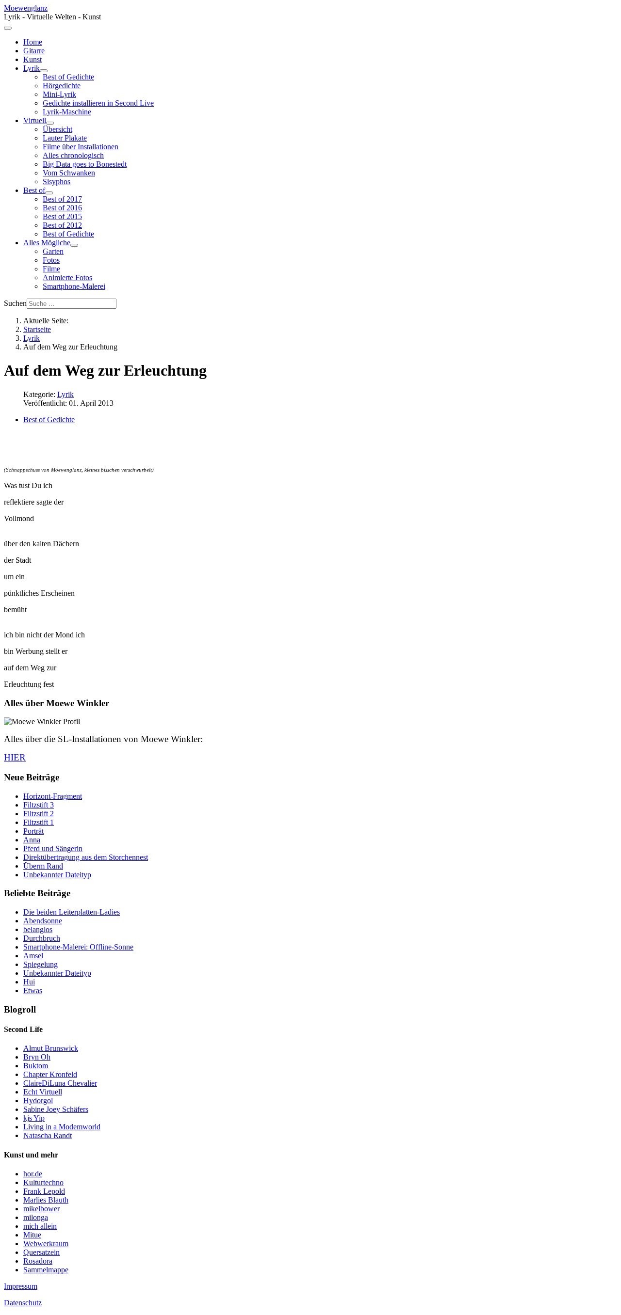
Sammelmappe (45, 1270)
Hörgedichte (62, 85)
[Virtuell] (50, 123)
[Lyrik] (44, 70)
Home (32, 42)
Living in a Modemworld (61, 1127)
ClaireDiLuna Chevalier (60, 1083)
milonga (35, 1217)
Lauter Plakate (65, 138)
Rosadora (37, 1261)
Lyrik (31, 68)
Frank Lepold (44, 1191)
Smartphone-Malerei (74, 286)
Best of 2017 (62, 199)
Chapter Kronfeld (50, 1074)
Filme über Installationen (80, 147)
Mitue (32, 1235)
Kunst (32, 59)
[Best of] (49, 192)
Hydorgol (38, 1100)
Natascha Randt (47, 1135)
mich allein (40, 1226)
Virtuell (34, 120)
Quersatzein (41, 1252)
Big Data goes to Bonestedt (85, 164)
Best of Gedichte (68, 77)
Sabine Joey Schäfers (55, 1109)
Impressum (20, 1286)
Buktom (35, 1066)
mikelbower (41, 1208)
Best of (34, 190)
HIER (15, 757)
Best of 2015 (62, 216)
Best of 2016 (62, 208)
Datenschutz (23, 1303)
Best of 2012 (62, 225)
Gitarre (34, 51)
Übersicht (57, 129)
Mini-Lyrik (59, 94)
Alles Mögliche (46, 242)
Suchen (15, 303)
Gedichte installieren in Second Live (98, 103)
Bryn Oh (36, 1057)
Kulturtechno (43, 1182)
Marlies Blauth (45, 1200)
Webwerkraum (45, 1243)
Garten (53, 251)
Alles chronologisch (73, 155)
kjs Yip (34, 1118)
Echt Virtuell (42, 1092)
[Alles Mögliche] (74, 245)
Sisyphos (56, 181)
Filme (51, 269)
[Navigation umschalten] (8, 28)
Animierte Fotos (67, 277)
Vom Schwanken (69, 173)
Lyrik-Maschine (67, 112)
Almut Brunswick (50, 1048)
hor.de (32, 1174)
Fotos (51, 260)
